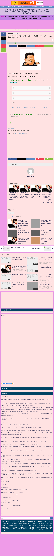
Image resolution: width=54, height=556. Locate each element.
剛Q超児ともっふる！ (6, 497)
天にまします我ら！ (5, 487)
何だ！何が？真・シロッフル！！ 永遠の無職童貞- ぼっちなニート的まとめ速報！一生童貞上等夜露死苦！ (26, 430)
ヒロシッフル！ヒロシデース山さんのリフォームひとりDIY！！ (15, 489)
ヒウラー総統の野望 (5, 502)
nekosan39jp (31, 176)
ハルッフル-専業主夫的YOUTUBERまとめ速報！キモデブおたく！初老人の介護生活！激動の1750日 (23, 441)
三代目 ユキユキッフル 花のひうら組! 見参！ (11, 505)
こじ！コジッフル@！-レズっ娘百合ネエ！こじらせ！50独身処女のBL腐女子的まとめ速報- (21, 427)
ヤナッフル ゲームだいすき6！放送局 (9, 500)
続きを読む (11, 128)
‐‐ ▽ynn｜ (16, 33)
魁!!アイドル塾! (4, 508)
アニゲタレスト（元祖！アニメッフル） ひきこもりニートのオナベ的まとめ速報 (19, 444)
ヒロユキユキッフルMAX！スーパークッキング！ (12, 492)
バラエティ (10, 33)
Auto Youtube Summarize (20, 133)
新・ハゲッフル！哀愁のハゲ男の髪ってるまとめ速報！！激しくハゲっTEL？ (18, 424)
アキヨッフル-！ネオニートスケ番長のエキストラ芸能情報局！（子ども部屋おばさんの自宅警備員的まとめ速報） (26, 463)
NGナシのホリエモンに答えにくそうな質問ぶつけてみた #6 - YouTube (30, 107)
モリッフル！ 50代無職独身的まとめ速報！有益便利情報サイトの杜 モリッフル (20, 470)
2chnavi (3, 315)
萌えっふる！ (4, 484)
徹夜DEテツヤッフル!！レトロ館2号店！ (10, 494)
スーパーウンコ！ (5, 422)
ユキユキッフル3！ (5, 481)
